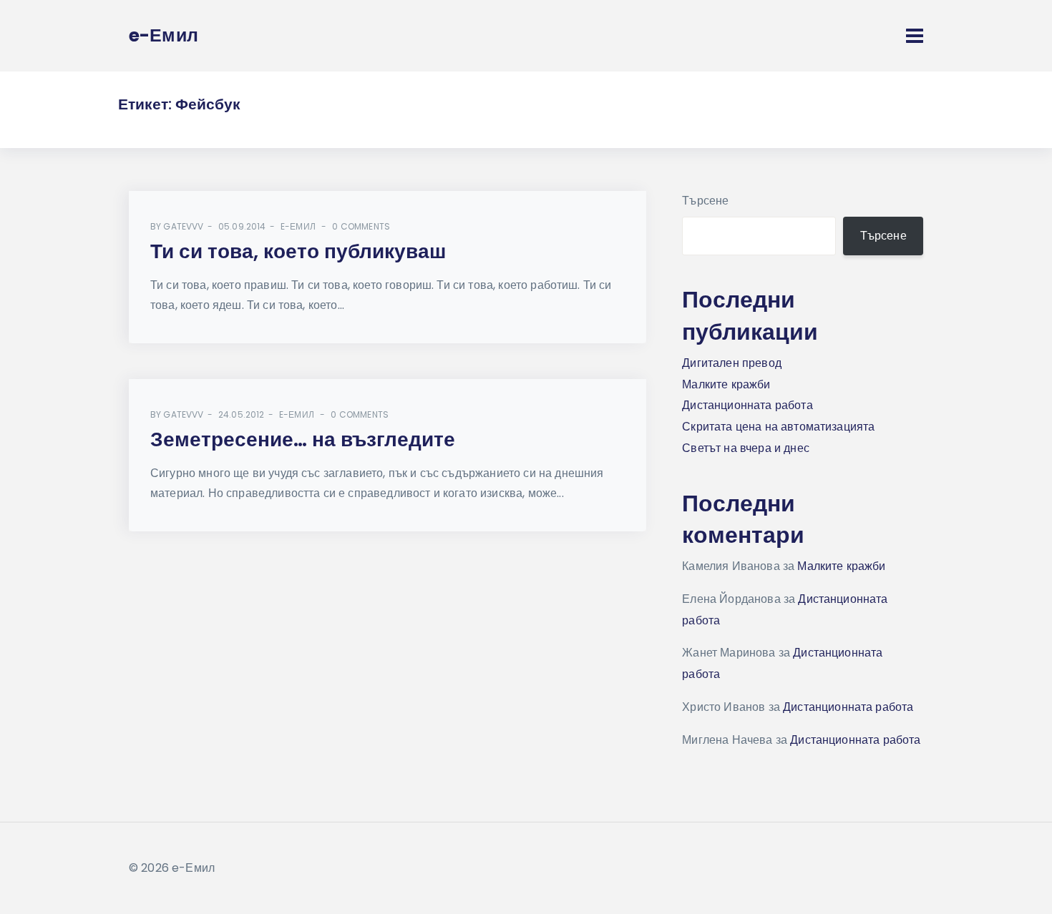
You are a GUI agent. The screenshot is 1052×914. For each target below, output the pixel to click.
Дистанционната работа (747, 405)
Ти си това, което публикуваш (298, 251)
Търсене (705, 200)
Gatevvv (183, 226)
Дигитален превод (731, 363)
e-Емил (298, 226)
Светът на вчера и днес (745, 448)
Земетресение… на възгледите (302, 439)
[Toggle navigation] (914, 36)
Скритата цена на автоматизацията (778, 426)
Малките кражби (726, 384)
